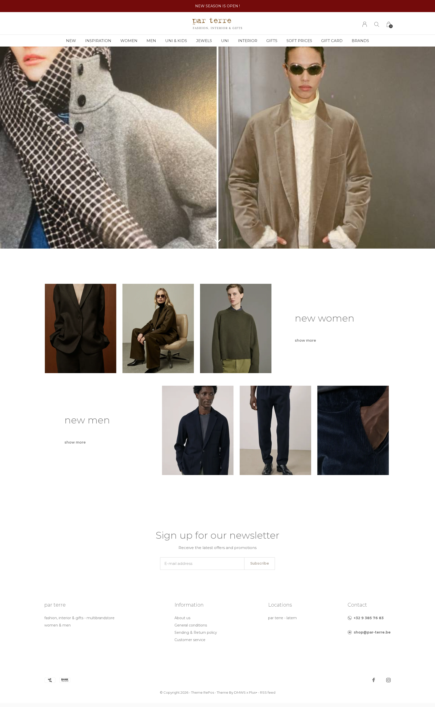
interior (247, 40)
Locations (280, 605)
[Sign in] (364, 24)
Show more (305, 340)
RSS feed (267, 692)
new (71, 40)
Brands (360, 40)
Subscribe (259, 563)
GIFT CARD (332, 40)
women (128, 40)
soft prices (299, 40)
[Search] (376, 24)
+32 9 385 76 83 (369, 618)
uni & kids (176, 40)
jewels (204, 40)
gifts (271, 40)
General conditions (190, 625)
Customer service (189, 640)
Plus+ (253, 692)
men (151, 40)
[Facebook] (373, 680)
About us (182, 618)
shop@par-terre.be (372, 632)
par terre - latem (282, 618)
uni (225, 40)
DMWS (240, 692)
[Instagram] (388, 680)
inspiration (98, 40)
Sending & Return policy (195, 632)
